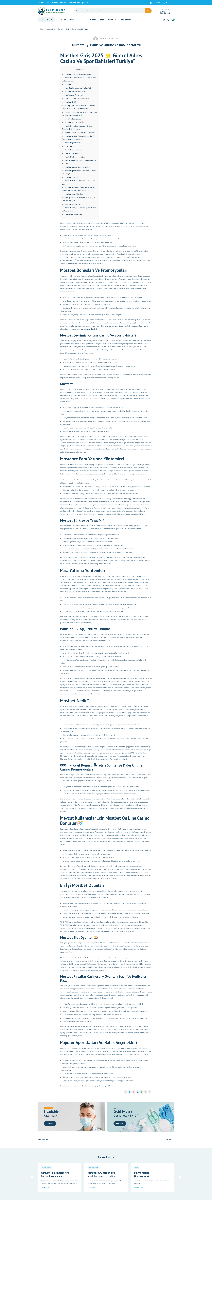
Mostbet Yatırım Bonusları (74, 157)
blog (136, 1167)
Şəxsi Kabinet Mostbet (72, 204)
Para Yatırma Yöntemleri (73, 95)
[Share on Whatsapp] (141, 1092)
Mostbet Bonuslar (71, 177)
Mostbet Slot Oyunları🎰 (74, 122)
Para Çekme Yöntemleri (73, 214)
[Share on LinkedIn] (137, 1092)
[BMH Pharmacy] (52, 10)
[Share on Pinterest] (133, 1092)
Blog (41, 29)
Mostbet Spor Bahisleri (72, 143)
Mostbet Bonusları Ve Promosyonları (78, 74)
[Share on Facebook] (126, 1092)
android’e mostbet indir (88, 329)
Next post (168, 1139)
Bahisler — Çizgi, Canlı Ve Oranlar (76, 98)
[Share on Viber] (145, 1092)
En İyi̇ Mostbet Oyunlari (73, 119)
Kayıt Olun (68, 146)
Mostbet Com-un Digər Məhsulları (77, 167)
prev (31, 1177)
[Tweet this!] (130, 1092)
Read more (45, 1188)
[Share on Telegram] (149, 1092)
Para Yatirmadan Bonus (73, 153)
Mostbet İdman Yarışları (73, 194)
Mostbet (67, 84)
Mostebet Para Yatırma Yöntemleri (77, 88)
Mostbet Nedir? (70, 102)
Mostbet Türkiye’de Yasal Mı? (75, 91)
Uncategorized (50, 29)
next (180, 1177)
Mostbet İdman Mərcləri (73, 150)
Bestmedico (103, 38)
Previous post (44, 1139)
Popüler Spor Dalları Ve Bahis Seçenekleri (79, 132)
